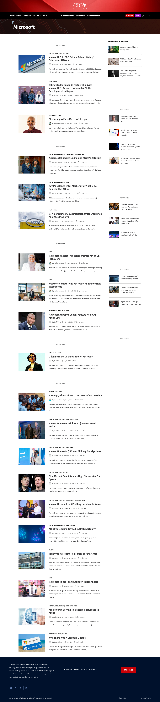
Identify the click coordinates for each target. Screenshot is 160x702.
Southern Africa (93, 15)
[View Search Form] (149, 15)
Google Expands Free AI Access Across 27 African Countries (129, 132)
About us (84, 670)
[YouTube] (26, 688)
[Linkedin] (11, 688)
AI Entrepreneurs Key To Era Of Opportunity (72, 529)
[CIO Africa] (80, 6)
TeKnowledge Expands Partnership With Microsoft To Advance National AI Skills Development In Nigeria (70, 88)
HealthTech (73, 606)
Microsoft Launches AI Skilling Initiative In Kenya (75, 504)
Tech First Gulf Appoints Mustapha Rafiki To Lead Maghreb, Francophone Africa (130, 73)
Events (45, 15)
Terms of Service (146, 698)
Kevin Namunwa (59, 123)
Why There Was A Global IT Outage (67, 637)
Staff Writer (57, 455)
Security (64, 634)
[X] (21, 688)
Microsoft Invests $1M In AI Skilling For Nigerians (75, 451)
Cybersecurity (70, 154)
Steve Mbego (58, 400)
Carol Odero (58, 162)
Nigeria (55, 81)
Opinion (72, 525)
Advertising (67, 670)
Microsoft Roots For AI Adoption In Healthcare (73, 581)
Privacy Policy (122, 698)
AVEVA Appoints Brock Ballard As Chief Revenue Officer (129, 118)
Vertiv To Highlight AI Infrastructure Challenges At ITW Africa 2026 (130, 146)
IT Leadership (53, 115)
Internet (51, 391)
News (67, 53)
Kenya (59, 115)
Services (76, 670)
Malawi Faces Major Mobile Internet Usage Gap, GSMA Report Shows (130, 221)
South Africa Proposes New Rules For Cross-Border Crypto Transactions (130, 290)
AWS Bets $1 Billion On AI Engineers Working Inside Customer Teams (129, 206)
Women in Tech (29, 15)
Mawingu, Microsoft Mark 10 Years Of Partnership (75, 395)
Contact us (93, 670)
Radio (138, 15)
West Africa (80, 15)
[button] (145, 15)
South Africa (53, 210)
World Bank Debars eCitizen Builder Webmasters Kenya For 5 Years (130, 160)
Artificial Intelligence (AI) (57, 53)
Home (12, 15)
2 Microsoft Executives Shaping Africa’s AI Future (75, 158)
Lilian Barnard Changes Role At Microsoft (71, 356)
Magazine (129, 15)
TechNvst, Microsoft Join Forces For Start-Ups (73, 553)
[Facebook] (16, 688)
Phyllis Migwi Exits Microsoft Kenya (68, 119)
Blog (39, 15)
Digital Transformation (73, 500)
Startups (51, 550)
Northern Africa (67, 15)
